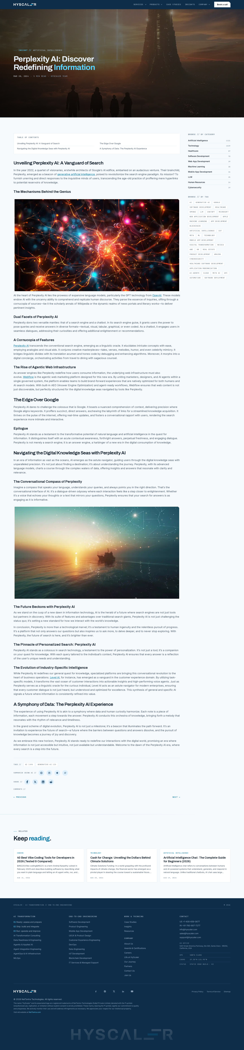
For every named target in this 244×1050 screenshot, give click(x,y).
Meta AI (216, 273)
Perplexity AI (21, 345)
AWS (191, 249)
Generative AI (47, 764)
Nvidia (220, 245)
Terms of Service (213, 992)
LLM (201, 212)
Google (217, 202)
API (225, 273)
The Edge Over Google (110, 143)
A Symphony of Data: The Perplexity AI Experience (123, 148)
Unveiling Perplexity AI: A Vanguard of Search (38, 143)
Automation (195, 278)
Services (138, 4)
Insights (190, 4)
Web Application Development (204, 217)
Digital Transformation (201, 245)
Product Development (200, 254)
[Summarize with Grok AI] (65, 773)
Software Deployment (214, 278)
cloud (206, 273)
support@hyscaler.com (190, 937)
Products (155, 4)
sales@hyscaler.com (189, 933)
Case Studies (173, 4)
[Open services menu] (146, 4)
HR (198, 249)
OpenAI (156, 295)
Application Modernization (203, 268)
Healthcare (220, 207)
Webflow (28, 376)
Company (203, 4)
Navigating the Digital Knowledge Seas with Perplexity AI (43, 148)
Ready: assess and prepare (28, 922)
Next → (176, 797)
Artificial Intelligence (47, 50)
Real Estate (209, 249)
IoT (220, 231)
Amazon (217, 254)
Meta (192, 235)
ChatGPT (211, 212)
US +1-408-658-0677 (190, 921)
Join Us (127, 975)
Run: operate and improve (27, 931)
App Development (219, 221)
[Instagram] (105, 991)
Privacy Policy (197, 992)
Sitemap (227, 992)
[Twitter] (35, 782)
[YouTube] (132, 991)
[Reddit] (51, 782)
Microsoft (224, 212)
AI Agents (194, 273)
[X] (114, 991)
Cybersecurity (197, 259)
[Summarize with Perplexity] (49, 773)
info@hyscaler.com (188, 929)
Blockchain (195, 226)
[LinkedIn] (43, 782)
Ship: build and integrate (26, 926)
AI (29, 764)
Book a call (222, 4)
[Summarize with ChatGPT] (41, 773)
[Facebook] (27, 782)
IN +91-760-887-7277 (190, 925)
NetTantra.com (35, 1012)
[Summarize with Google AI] (57, 773)
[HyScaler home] (25, 4)
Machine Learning (198, 221)
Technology (209, 235)
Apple (225, 217)
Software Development (200, 207)
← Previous (20, 797)
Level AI (55, 677)
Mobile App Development (201, 240)
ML (199, 235)
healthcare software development (206, 264)
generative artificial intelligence (76, 174)
